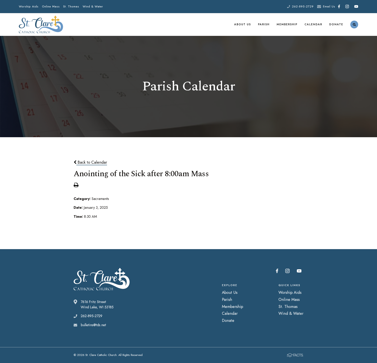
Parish (264, 24)
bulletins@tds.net (93, 325)
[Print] (76, 185)
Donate (336, 24)
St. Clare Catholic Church (41, 24)
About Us (242, 24)
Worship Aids (28, 6)
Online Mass (51, 6)
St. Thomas (71, 6)
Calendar (313, 24)
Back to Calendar (91, 162)
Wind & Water (93, 6)
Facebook (339, 7)
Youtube (356, 7)
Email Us (329, 6)
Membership (287, 24)
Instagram (347, 7)
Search (354, 24)
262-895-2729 (303, 6)
